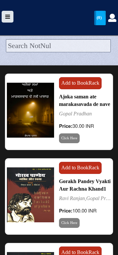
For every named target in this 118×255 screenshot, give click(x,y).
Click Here (69, 138)
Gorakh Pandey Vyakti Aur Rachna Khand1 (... (84, 188)
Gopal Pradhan (75, 113)
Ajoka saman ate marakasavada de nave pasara (84, 104)
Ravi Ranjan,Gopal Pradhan (85, 198)
